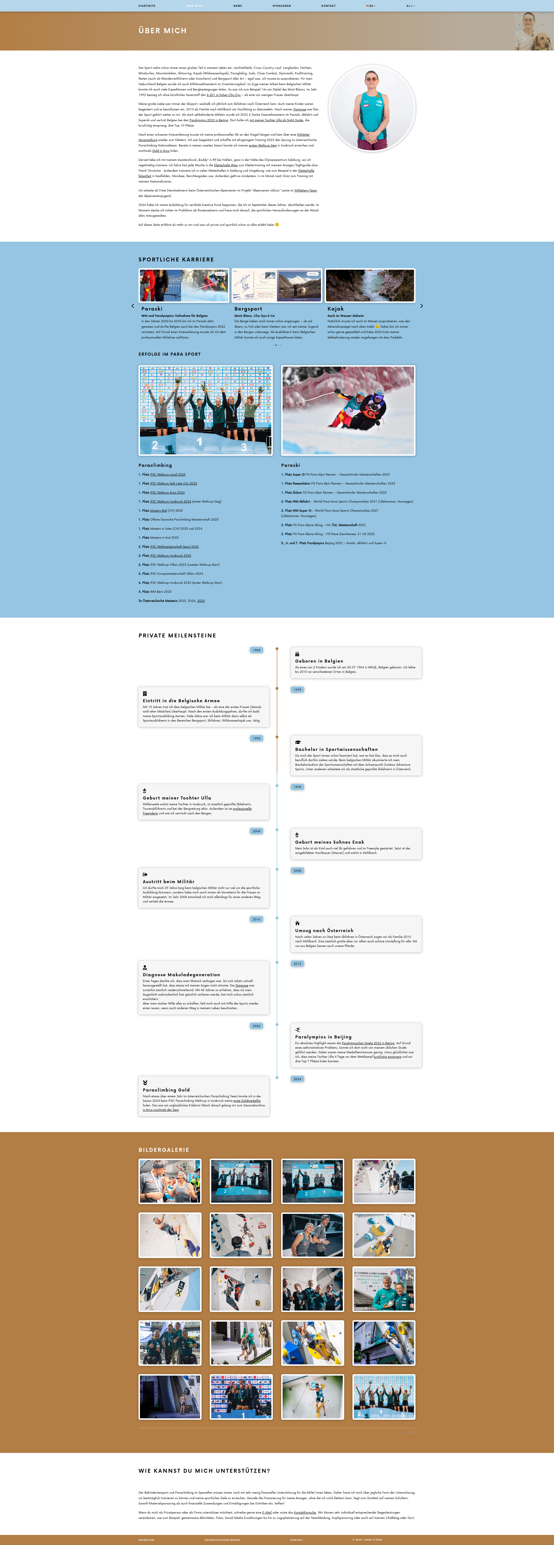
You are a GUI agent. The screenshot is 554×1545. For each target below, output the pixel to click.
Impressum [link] (146, 1540)
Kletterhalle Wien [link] (226, 165)
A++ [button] (410, 6)
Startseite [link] (146, 6)
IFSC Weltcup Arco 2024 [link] (167, 492)
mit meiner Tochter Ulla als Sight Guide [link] (276, 120)
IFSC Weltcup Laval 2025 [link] (168, 474)
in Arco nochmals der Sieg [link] (161, 1109)
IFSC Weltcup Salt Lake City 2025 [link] (173, 483)
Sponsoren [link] (282, 6)
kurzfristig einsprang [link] (388, 1056)
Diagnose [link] (299, 109)
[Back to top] (551, 1524)
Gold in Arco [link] (161, 150)
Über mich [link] (194, 6)
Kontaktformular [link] (305, 1512)
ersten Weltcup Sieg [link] (263, 145)
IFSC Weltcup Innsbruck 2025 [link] (170, 555)
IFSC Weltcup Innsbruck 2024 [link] (170, 501)
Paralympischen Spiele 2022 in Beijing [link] (368, 1043)
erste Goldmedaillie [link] (247, 1100)
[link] (371, 6)
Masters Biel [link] (158, 510)
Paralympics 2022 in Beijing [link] (208, 120)
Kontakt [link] (328, 6)
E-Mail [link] (267, 1512)
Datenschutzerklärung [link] (222, 1540)
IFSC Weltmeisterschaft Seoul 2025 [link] (174, 546)
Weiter (411, 1431)
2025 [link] (201, 600)
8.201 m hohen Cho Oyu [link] (224, 94)
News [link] (237, 6)
